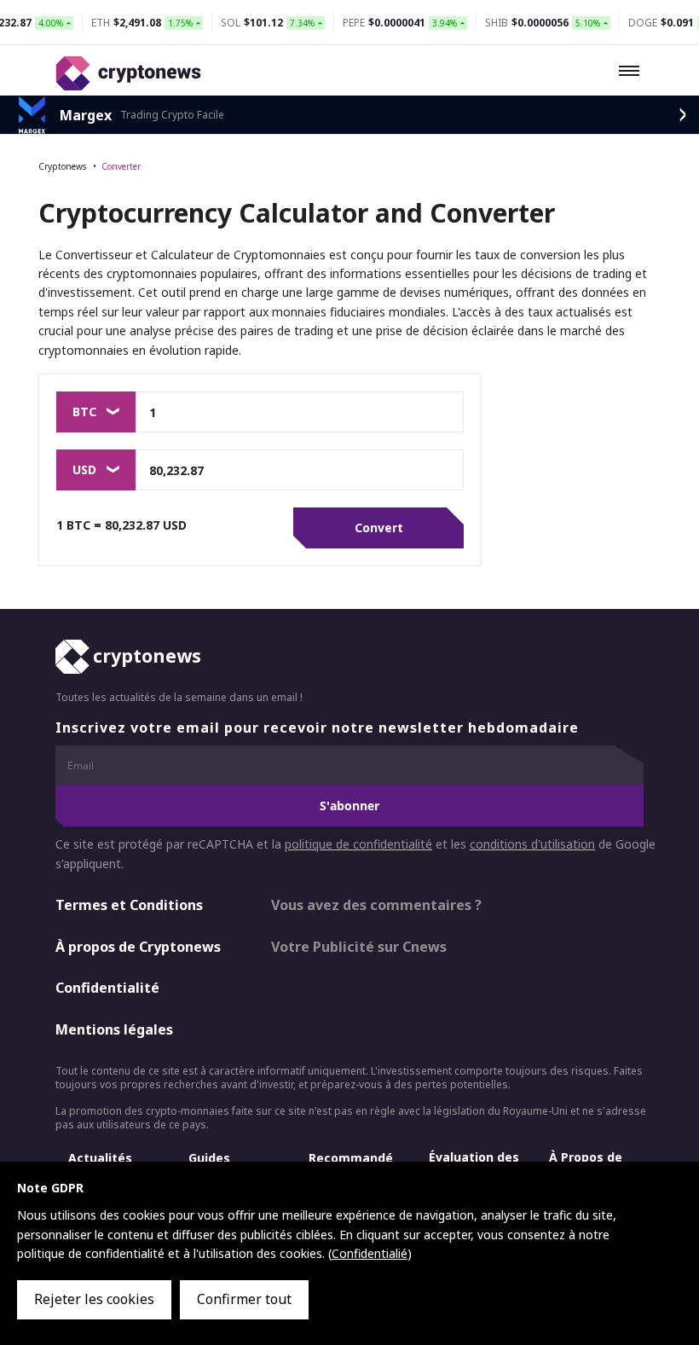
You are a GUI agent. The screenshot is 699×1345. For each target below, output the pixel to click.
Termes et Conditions (129, 905)
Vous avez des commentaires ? (376, 905)
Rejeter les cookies (94, 1299)
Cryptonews (62, 166)
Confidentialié (369, 1253)
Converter (121, 166)
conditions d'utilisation (532, 844)
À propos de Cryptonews (138, 946)
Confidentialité (107, 987)
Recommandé (351, 1158)
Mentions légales (114, 1029)
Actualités (100, 1158)
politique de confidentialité (358, 844)
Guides (209, 1158)
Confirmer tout (244, 1299)
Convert (379, 527)
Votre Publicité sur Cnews (359, 946)
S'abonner (349, 805)
